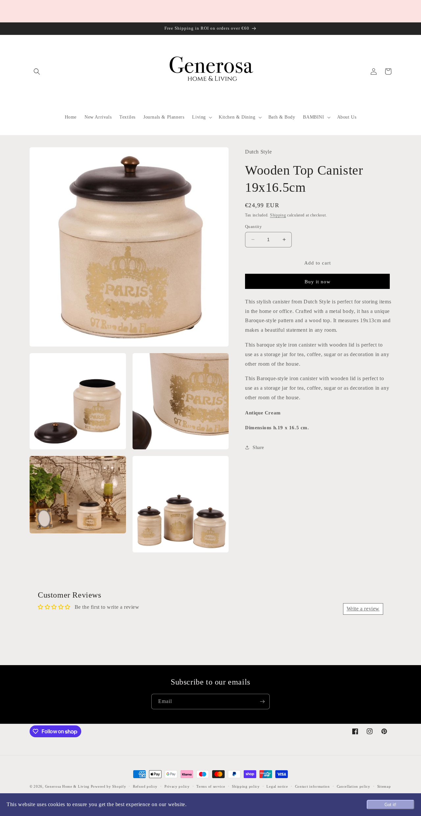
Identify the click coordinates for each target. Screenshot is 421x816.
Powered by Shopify (108, 786)
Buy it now (318, 281)
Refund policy (145, 786)
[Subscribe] (262, 701)
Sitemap (384, 786)
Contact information (312, 786)
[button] (37, 71)
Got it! (390, 804)
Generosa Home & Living (67, 786)
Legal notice (277, 786)
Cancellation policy (353, 786)
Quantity (253, 226)
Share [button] (258, 447)
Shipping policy (246, 786)
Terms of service (210, 786)
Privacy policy (177, 786)
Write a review (363, 608)
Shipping (278, 214)
